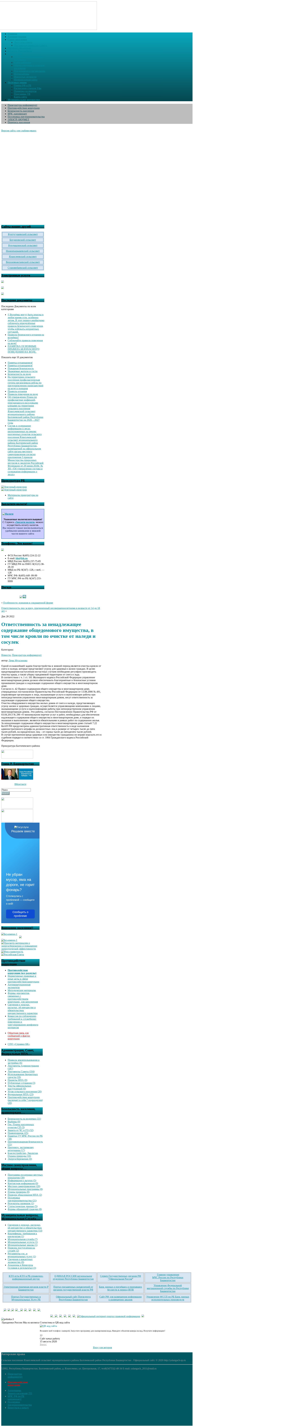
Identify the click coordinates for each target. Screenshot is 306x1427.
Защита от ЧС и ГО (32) (20, 1130)
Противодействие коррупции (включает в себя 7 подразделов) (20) (25, 1100)
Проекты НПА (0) (17, 1080)
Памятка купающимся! (20, 362)
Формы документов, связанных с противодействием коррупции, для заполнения (23, 997)
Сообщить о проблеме (20, 913)
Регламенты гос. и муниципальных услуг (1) (22, 1255)
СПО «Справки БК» (19, 1044)
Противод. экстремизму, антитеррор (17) (21, 1149)
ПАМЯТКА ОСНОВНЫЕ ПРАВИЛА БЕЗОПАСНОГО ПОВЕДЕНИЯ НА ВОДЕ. (23, 349)
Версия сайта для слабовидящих (18, 130)
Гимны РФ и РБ (22, 85)
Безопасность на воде (19, 374)
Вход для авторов (102, 1347)
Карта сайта (20, 97)
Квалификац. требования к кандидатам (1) (22, 1235)
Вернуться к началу (18, 1407)
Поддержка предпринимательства (26, 116)
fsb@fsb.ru (22, 558)
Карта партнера (22, 62)
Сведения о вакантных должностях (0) (20, 1261)
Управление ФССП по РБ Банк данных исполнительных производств (167, 1298)
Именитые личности (25, 76)
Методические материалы (22, 990)
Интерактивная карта (25, 79)
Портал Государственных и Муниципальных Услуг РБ (26, 1298)
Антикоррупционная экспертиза (19, 986)
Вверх (43, 1344)
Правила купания (17, 391)
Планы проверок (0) (18, 1192)
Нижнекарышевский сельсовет (23, 251)
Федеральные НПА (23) (20, 1094)
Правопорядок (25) (18, 1133)
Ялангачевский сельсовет (23, 256)
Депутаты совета (23, 42)
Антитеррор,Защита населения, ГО (20, 1392)
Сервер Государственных (113, 1276)
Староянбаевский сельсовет (23, 267)
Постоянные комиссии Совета (30, 45)
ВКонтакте (20, 784)
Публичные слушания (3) (21, 1083)
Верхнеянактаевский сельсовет (23, 262)
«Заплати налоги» (25, 522)
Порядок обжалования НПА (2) (25, 1194)
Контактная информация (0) (23, 1183)
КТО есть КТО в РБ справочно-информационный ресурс (26, 1277)
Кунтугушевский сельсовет (23, 234)
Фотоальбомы (21, 74)
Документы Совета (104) (21, 1071)
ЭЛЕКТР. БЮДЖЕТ (18, 119)
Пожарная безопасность (21, 368)
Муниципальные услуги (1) (23, 1242)
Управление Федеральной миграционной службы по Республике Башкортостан (168, 1288)
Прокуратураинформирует (15, 1375)
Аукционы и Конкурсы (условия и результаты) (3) (22, 1266)
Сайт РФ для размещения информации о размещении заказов (120, 1298)
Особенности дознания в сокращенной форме (28, 602)
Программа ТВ (22, 94)
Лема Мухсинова (18, 660)
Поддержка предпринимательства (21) (22, 1199)
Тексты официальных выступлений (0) (19, 1087)
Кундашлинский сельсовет (22, 245)
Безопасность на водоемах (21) (24, 1118)
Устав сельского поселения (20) (25, 1091)
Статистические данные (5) (22, 1206)
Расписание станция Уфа (27, 88)
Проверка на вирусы (25, 91)
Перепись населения (19, 122)
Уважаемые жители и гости (22, 371)
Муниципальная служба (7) (22, 1239)
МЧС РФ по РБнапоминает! (16, 1397)
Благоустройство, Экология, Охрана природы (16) (23, 1154)
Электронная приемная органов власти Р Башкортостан (26, 1288)
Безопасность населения (21, 111)
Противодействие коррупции (24, 108)
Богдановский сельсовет (23, 239)
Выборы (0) (14, 1121)
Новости (6, 655)
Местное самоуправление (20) (24, 1186)
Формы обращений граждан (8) (25, 1209)
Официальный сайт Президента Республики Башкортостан (73, 1298)
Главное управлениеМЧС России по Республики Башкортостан (167, 1277)
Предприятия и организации (29, 71)
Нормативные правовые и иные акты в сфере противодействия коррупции (23, 979)
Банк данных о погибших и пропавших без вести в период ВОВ (120, 1288)
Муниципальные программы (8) (25, 1189)
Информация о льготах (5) (22, 1180)
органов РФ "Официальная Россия (124, 1277)
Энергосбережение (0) (20, 1159)
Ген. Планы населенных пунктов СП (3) (21, 1126)
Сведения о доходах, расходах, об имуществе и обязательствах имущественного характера (22, 1009)
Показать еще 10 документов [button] (17, 357)
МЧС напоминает (17, 113)
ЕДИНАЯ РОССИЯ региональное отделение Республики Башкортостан (73, 1277)
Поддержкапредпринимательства (20, 1403)
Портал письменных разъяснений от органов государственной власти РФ (73, 1288)
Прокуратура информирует (22, 105)
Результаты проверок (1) (21, 1203)
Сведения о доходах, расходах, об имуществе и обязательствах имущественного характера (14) (25, 1228)
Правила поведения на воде (23, 394)
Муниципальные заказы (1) (22, 1245)
